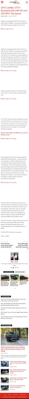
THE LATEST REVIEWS (6, 325)
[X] (18, 267)
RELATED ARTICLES (9, 272)
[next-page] (15, 288)
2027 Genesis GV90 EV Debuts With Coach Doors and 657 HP (23, 283)
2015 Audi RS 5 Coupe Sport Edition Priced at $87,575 (7, 245)
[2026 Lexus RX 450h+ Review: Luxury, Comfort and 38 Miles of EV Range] (5, 364)
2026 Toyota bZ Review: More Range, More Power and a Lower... (18, 371)
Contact (9, 394)
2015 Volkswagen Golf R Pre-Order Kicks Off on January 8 (22, 246)
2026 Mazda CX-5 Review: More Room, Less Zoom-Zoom (18, 378)
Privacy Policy (22, 394)
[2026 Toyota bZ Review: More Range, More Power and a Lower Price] (5, 372)
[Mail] (16, 267)
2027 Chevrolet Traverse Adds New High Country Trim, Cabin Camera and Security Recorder (5, 283)
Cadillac (3, 49)
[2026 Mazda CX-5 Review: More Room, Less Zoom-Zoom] (5, 380)
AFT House (15, 394)
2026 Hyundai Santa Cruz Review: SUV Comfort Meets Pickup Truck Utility (13, 349)
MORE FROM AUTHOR (19, 272)
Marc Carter (4, 16)
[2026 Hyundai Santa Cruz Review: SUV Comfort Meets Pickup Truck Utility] (14, 337)
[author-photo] (14, 256)
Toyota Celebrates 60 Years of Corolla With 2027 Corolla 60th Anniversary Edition (14, 317)
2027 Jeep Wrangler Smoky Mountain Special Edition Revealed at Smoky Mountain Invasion (14, 283)
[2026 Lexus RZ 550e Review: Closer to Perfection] (5, 388)
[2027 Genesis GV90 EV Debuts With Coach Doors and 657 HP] (24, 277)
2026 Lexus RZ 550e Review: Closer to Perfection (17, 386)
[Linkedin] (13, 267)
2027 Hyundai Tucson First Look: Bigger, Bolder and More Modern (14, 313)
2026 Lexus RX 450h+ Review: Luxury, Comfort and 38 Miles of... (18, 363)
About (5, 394)
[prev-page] (13, 288)
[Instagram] (11, 267)
